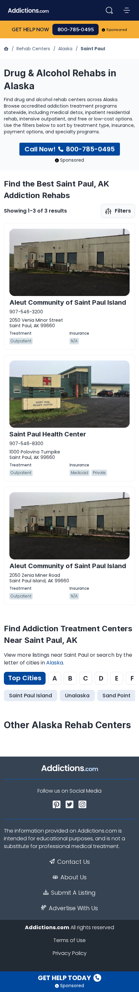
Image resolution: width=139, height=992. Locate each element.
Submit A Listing (73, 893)
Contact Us (73, 862)
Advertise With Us (73, 908)
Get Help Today (65, 977)
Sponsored (116, 29)
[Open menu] (126, 10)
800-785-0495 (76, 29)
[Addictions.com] (7, 48)
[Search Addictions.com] (109, 10)
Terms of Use (69, 940)
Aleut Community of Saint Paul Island (67, 302)
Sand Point (116, 695)
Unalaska (77, 695)
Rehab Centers (33, 48)
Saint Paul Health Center (47, 434)
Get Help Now (30, 29)
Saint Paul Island (30, 695)
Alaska (65, 48)
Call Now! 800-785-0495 (70, 149)
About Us (73, 877)
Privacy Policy (70, 953)
